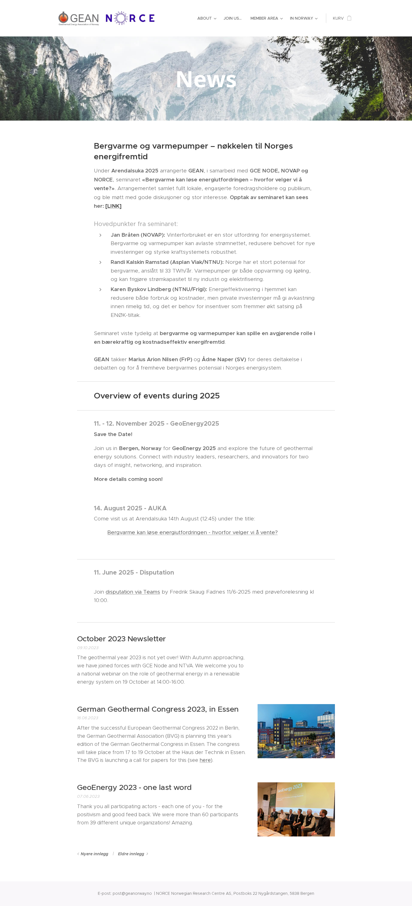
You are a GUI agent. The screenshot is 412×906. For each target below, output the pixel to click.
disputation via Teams (133, 592)
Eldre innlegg (131, 853)
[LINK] (113, 205)
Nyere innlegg (94, 853)
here (205, 760)
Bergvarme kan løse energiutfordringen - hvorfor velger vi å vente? (192, 532)
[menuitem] (207, 18)
